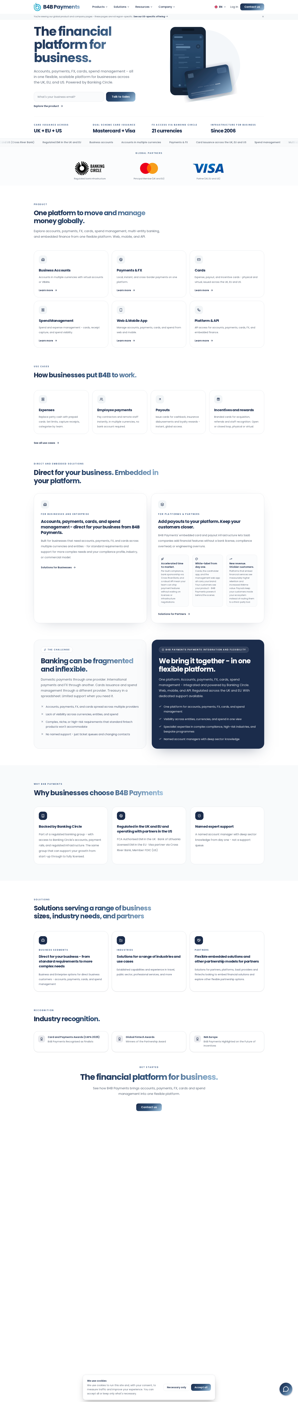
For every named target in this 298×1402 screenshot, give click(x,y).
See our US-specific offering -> (150, 16)
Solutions (120, 7)
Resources (142, 7)
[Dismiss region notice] (263, 16)
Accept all (201, 1387)
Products (98, 7)
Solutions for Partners (172, 614)
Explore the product (46, 106)
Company (165, 7)
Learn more (46, 290)
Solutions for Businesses (56, 567)
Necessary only (176, 1387)
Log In (234, 7)
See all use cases (44, 443)
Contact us (252, 7)
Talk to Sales (121, 97)
